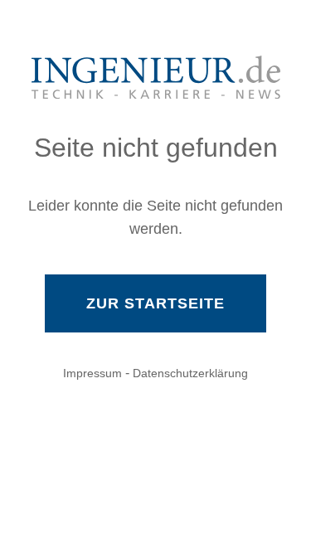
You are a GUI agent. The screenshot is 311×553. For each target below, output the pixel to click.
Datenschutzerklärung (190, 373)
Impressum (92, 373)
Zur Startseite (155, 303)
